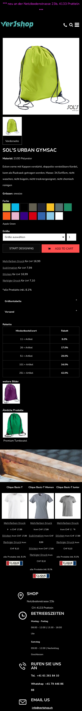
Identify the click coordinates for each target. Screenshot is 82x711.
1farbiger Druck (11, 280)
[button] (71, 25)
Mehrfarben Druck (13, 261)
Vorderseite (12, 141)
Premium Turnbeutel (15, 441)
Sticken (7, 274)
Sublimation (10, 267)
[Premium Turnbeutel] (15, 425)
